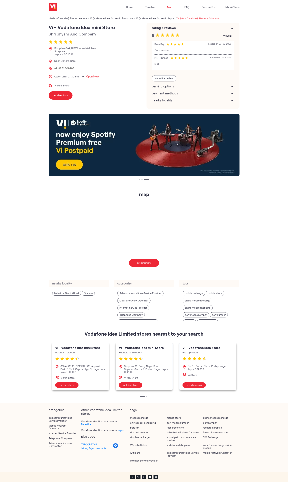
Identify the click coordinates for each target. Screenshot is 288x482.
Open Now (92, 76)
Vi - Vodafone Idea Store (201, 348)
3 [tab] (145, 180)
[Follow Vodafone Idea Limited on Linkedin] (144, 477)
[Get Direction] (115, 447)
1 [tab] (139, 180)
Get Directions (144, 262)
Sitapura (88, 293)
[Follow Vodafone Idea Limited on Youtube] (149, 477)
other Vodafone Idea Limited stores (101, 411)
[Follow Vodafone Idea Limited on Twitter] (138, 477)
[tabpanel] (144, 145)
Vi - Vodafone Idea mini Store (77, 348)
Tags (133, 410)
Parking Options (163, 86)
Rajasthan (86, 424)
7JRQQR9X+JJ (89, 444)
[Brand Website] (155, 477)
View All (227, 35)
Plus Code (88, 436)
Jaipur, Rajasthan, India (93, 448)
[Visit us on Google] (132, 477)
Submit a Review (164, 78)
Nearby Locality (162, 100)
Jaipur (121, 430)
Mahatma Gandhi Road (66, 293)
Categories (56, 410)
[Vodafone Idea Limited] (53, 7)
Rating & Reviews (164, 28)
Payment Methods (165, 93)
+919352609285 (64, 68)
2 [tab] (142, 180)
